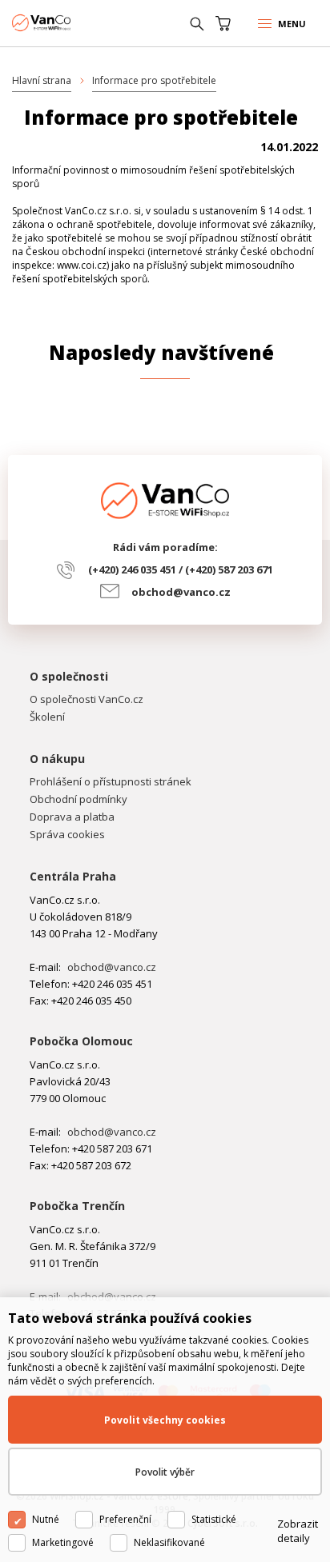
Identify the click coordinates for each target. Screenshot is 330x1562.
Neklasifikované (169, 1542)
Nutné (45, 1519)
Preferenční (125, 1519)
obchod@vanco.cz (181, 592)
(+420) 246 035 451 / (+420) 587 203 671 (180, 569)
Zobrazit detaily (297, 1530)
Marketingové (63, 1542)
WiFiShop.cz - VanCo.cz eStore (72, 23)
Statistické (213, 1519)
